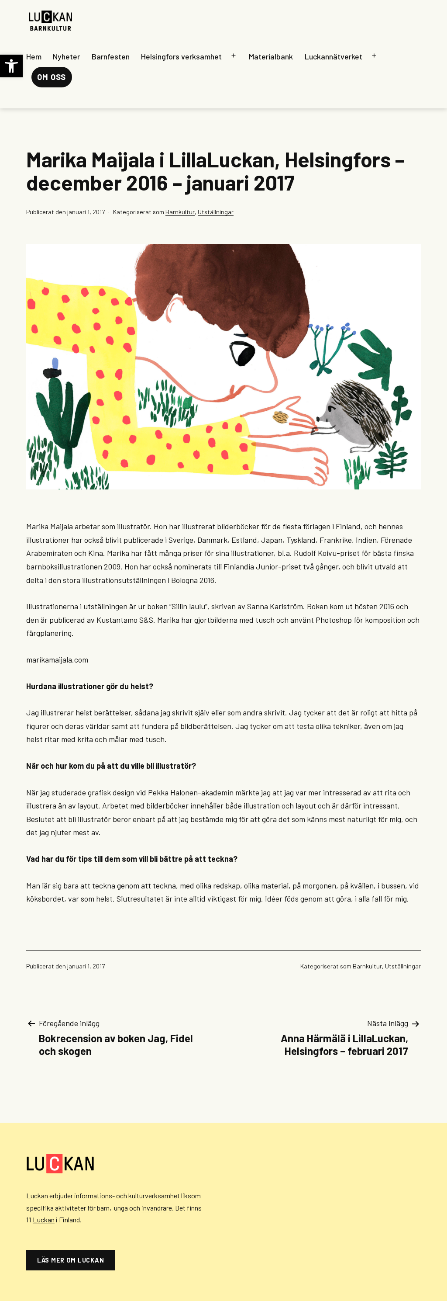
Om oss (51, 77)
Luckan (44, 1219)
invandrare (156, 1208)
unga (121, 1208)
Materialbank (271, 56)
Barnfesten (111, 56)
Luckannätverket (333, 56)
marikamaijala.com (57, 659)
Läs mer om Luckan (70, 1260)
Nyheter (66, 56)
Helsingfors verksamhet (181, 56)
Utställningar (216, 211)
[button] (11, 66)
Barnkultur (180, 211)
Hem (33, 56)
